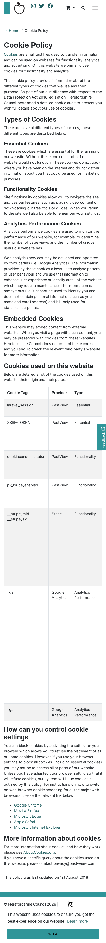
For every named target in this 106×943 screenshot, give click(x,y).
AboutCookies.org (39, 852)
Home (14, 30)
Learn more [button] (77, 921)
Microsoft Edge (27, 816)
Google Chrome (28, 805)
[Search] (83, 8)
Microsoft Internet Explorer (37, 827)
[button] (70, 8)
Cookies (11, 54)
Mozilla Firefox (26, 810)
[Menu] (95, 8)
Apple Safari (24, 822)
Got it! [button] (53, 934)
